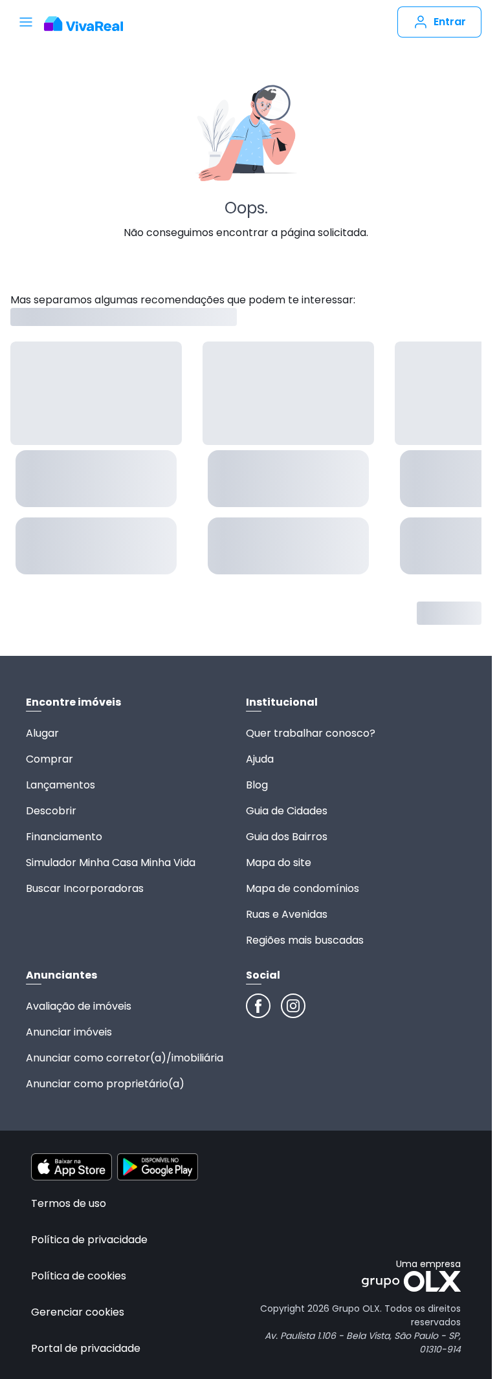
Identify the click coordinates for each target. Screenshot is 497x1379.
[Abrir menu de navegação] (25, 22)
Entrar (450, 21)
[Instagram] (293, 1006)
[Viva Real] (90, 24)
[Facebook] (258, 1006)
